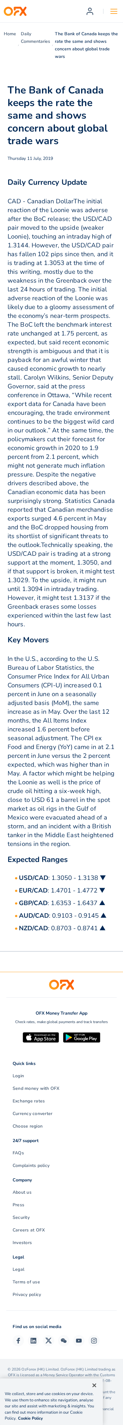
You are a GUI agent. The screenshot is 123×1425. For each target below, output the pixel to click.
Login (18, 1076)
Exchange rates (29, 1101)
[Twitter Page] (48, 1340)
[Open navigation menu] (113, 11)
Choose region (28, 1126)
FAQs (18, 1153)
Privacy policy (27, 1295)
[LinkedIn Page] (33, 1340)
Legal (18, 1269)
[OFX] (15, 11)
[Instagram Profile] (94, 1340)
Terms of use (26, 1282)
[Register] (90, 11)
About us (22, 1192)
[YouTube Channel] (79, 1340)
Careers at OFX (29, 1230)
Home (10, 34)
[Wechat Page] (63, 1340)
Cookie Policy (30, 1418)
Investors (22, 1243)
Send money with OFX (36, 1088)
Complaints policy (31, 1166)
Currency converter (32, 1114)
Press (18, 1205)
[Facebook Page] (18, 1340)
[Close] (94, 1385)
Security (21, 1217)
